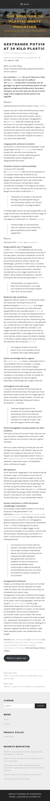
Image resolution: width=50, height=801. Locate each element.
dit (36, 489)
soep (28, 149)
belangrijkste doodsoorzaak (18, 458)
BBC (13, 639)
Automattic (35, 797)
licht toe (31, 342)
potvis (19, 77)
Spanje (10, 83)
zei (33, 191)
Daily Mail (22, 645)
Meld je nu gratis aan (17, 658)
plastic (23, 149)
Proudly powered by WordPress (25, 794)
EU (9, 525)
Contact (7, 724)
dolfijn (37, 311)
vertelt (40, 277)
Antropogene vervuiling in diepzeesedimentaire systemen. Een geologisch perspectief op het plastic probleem (24, 767)
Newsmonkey (21, 639)
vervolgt (40, 219)
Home (6, 720)
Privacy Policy (9, 737)
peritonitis (11, 122)
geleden (34, 58)
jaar (29, 58)
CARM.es (42, 106)
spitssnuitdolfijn (14, 172)
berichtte (14, 250)
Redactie (8, 58)
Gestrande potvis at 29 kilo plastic (17, 779)
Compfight (31, 242)
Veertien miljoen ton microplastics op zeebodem (22, 775)
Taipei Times (28, 642)
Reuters (14, 645)
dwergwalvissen (26, 305)
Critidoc (20, 242)
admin (32, 53)
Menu (26, 4)
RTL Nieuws (20, 648)
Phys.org (18, 642)
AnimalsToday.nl (18, 58)
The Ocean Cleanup (18, 603)
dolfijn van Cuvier (14, 361)
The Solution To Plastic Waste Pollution (25, 21)
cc (37, 242)
